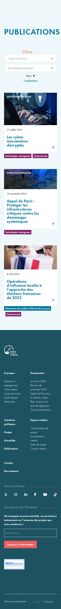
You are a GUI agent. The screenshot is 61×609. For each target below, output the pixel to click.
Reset (29, 76)
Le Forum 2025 (38, 381)
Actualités (9, 440)
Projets (8, 432)
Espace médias (38, 420)
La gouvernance (12, 393)
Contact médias (38, 448)
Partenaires (9, 401)
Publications (11, 448)
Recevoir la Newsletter (20, 544)
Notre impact (10, 389)
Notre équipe (11, 397)
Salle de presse (38, 444)
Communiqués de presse (39, 430)
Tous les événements (40, 409)
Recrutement (11, 471)
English (37, 601)
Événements (37, 373)
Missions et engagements (11, 383)
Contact (8, 462)
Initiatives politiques (9, 422)
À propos (9, 373)
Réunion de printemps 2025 (38, 387)
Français (49, 601)
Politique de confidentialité (15, 601)
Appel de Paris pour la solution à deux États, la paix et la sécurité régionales (40, 399)
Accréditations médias (37, 438)
